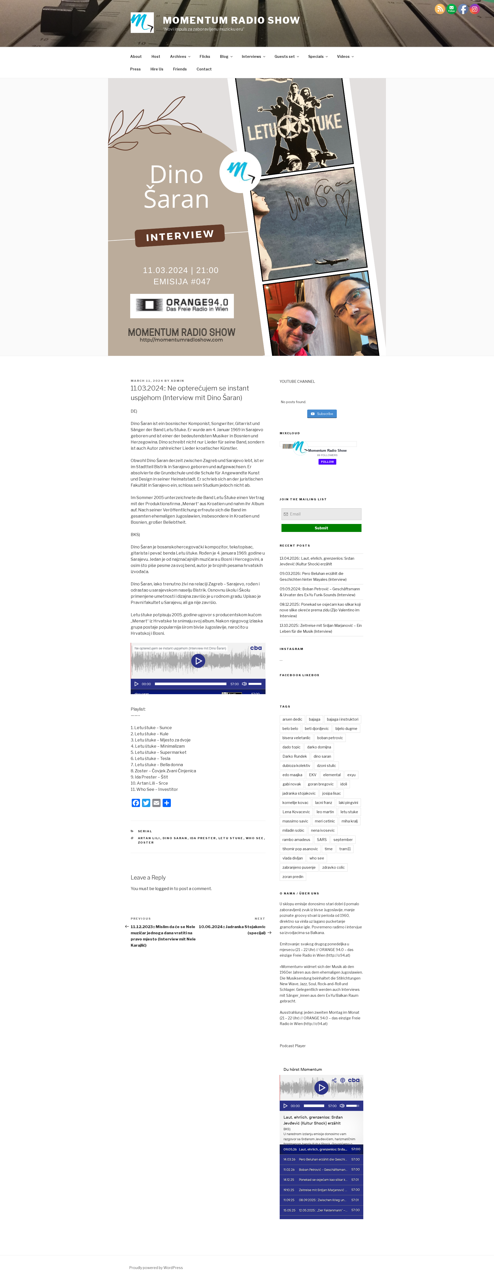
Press (135, 69)
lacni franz (323, 802)
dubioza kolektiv (296, 765)
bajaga (314, 719)
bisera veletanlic (297, 738)
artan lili (149, 838)
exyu (351, 775)
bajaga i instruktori (342, 719)
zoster (146, 842)
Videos (343, 56)
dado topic (292, 747)
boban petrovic (330, 738)
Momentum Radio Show (232, 20)
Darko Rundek (295, 756)
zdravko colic (333, 867)
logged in (164, 888)
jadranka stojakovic (299, 793)
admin (177, 381)
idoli (343, 784)
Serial (145, 831)
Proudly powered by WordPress (156, 1267)
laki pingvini (348, 802)
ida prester (203, 838)
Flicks (205, 56)
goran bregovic (321, 784)
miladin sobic (293, 830)
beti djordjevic (317, 728)
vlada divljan (293, 858)
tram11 (345, 849)
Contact (204, 69)
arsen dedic (292, 719)
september (343, 839)
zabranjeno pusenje (299, 867)
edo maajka (292, 775)
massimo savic (295, 821)
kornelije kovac (295, 802)
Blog (224, 56)
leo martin (325, 812)
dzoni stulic (326, 765)
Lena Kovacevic (296, 812)
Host (156, 56)
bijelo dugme (346, 728)
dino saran (175, 838)
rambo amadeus (296, 839)
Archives (178, 56)
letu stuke (230, 838)
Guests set (285, 56)
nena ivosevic (323, 830)
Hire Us (157, 69)
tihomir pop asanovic (300, 849)
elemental (332, 775)
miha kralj (350, 821)
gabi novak (292, 784)
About (136, 56)
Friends (180, 69)
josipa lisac (331, 793)
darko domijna (319, 747)
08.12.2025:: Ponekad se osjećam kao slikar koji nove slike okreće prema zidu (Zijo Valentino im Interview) (320, 610)
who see (255, 838)
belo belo (290, 728)
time (329, 849)
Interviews (251, 56)
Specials (316, 56)
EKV (312, 775)
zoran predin (293, 876)
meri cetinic (325, 821)
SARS (322, 839)
